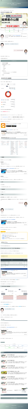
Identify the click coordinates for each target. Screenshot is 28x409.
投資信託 (4, 68)
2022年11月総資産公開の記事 (10, 327)
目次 (13, 60)
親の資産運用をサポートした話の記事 (8, 270)
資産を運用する (2, 342)
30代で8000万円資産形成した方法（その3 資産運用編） (8, 219)
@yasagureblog (18, 35)
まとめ (3, 74)
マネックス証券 (4, 236)
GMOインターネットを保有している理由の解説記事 (7, 168)
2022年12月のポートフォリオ (6, 64)
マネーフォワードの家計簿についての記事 (6, 129)
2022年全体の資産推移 (6, 73)
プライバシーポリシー (20, 406)
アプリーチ (15, 124)
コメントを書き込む (14, 398)
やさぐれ (14, 35)
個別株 (4, 65)
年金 (4, 69)
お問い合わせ (7, 406)
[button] (18, 31)
